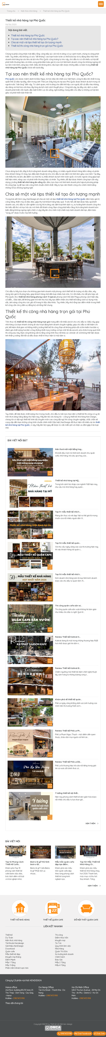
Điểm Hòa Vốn (61, 937)
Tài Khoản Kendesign (14, 943)
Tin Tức (58, 943)
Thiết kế (8, 935)
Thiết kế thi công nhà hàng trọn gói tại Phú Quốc (37, 45)
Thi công (59, 935)
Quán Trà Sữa (61, 951)
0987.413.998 (18, 998)
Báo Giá (58, 959)
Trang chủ (11, 11)
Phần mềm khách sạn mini (16, 968)
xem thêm (90, 823)
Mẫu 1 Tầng (10, 962)
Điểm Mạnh (10, 959)
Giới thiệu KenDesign (14, 946)
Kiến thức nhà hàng (29, 11)
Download (10, 948)
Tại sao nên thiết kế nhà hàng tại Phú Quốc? (34, 39)
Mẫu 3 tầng (10, 965)
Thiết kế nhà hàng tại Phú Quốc (56, 11)
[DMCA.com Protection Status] (53, 1028)
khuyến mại (60, 940)
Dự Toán (9, 937)
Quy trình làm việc (63, 946)
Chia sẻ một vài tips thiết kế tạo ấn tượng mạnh (36, 42)
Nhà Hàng (59, 948)
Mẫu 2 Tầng (60, 962)
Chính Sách (60, 957)
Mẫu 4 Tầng (60, 965)
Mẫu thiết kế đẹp (12, 954)
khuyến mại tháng (13, 957)
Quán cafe (10, 951)
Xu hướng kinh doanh (64, 954)
